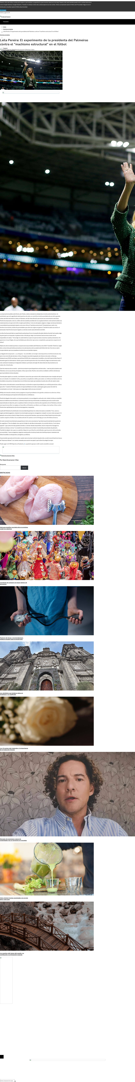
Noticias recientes (5, 35)
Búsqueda (3, 464)
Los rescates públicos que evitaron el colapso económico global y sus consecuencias (25, 1011)
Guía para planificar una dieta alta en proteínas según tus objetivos (14, 528)
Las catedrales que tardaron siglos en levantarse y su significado (11, 693)
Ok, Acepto (3, 10)
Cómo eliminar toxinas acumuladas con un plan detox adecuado (14, 898)
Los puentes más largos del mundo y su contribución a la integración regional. (12, 954)
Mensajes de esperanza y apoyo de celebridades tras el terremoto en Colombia (13, 839)
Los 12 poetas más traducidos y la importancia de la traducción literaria (14, 749)
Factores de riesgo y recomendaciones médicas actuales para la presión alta (11, 638)
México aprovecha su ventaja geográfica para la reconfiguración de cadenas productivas (26, 1016)
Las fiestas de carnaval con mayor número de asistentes (13, 583)
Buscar (24, 467)
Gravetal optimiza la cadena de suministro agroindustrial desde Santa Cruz (23, 1020)
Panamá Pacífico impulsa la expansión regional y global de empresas (21, 1018)
